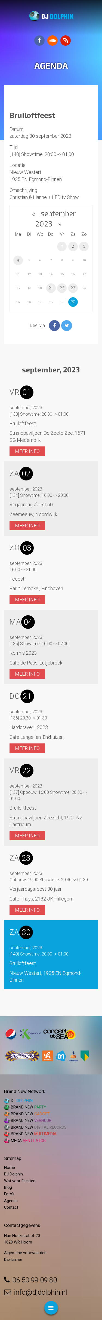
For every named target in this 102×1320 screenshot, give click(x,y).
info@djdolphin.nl (40, 1292)
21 (51, 288)
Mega (28, 1140)
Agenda (11, 1201)
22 (62, 288)
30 (73, 301)
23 (73, 288)
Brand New (28, 1107)
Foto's (9, 1194)
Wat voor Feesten (19, 1181)
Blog (8, 1187)
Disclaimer (13, 1259)
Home (9, 1167)
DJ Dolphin (13, 1174)
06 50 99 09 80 (34, 1280)
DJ (22, 1100)
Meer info (27, 451)
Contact (11, 1207)
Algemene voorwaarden (25, 1253)
